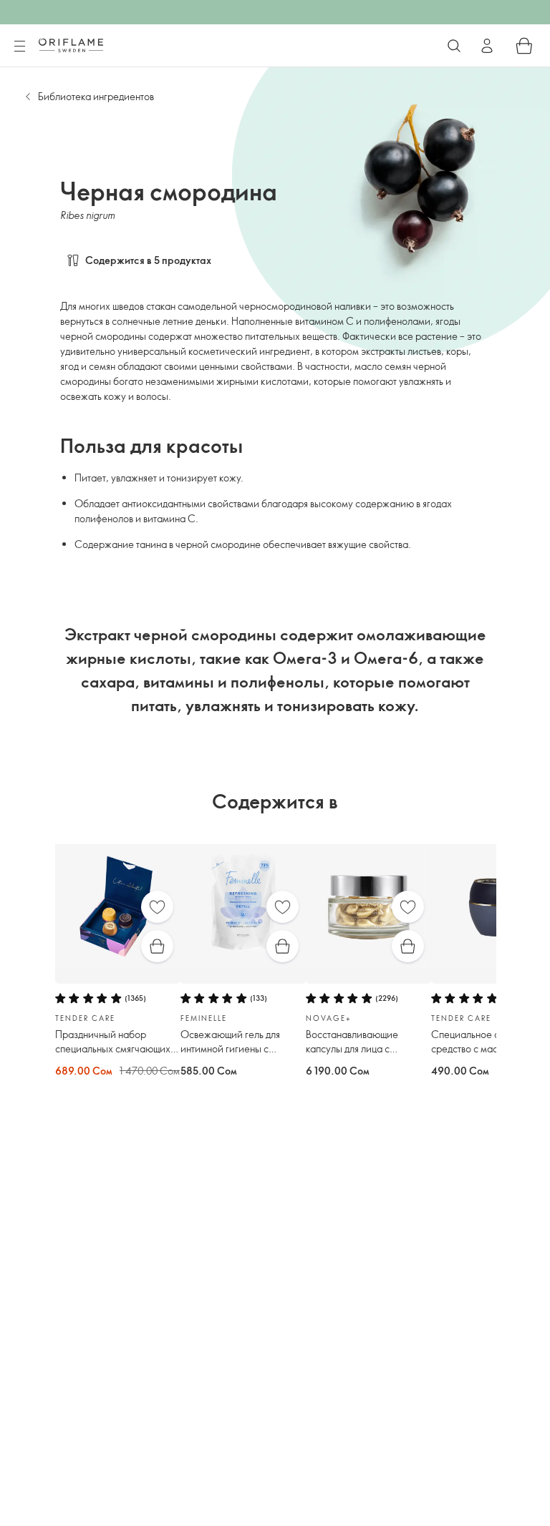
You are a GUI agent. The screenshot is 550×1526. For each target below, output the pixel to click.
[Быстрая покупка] (157, 946)
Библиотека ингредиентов (96, 96)
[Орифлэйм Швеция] (71, 45)
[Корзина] (524, 46)
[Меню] (19, 46)
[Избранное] (157, 907)
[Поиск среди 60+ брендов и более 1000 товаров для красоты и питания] (454, 46)
